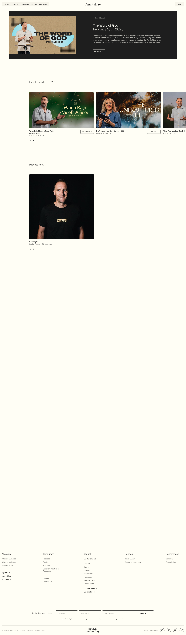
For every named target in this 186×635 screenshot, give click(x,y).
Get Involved (89, 584)
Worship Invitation (9, 562)
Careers (46, 578)
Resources (43, 4)
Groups (87, 570)
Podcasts (46, 559)
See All (53, 82)
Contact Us (47, 582)
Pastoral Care (89, 580)
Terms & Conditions (26, 630)
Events (86, 567)
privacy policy (120, 619)
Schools (34, 4)
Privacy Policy (40, 630)
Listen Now (98, 51)
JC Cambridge (90, 592)
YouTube (5, 579)
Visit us (87, 564)
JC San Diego (89, 588)
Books (45, 562)
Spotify (5, 573)
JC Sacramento (90, 559)
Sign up (143, 613)
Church (15, 4)
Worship (7, 4)
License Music (7, 565)
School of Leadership (133, 562)
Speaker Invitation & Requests (51, 570)
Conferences (24, 4)
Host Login (88, 577)
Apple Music (7, 576)
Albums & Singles (9, 559)
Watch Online (89, 574)
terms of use (110, 619)
